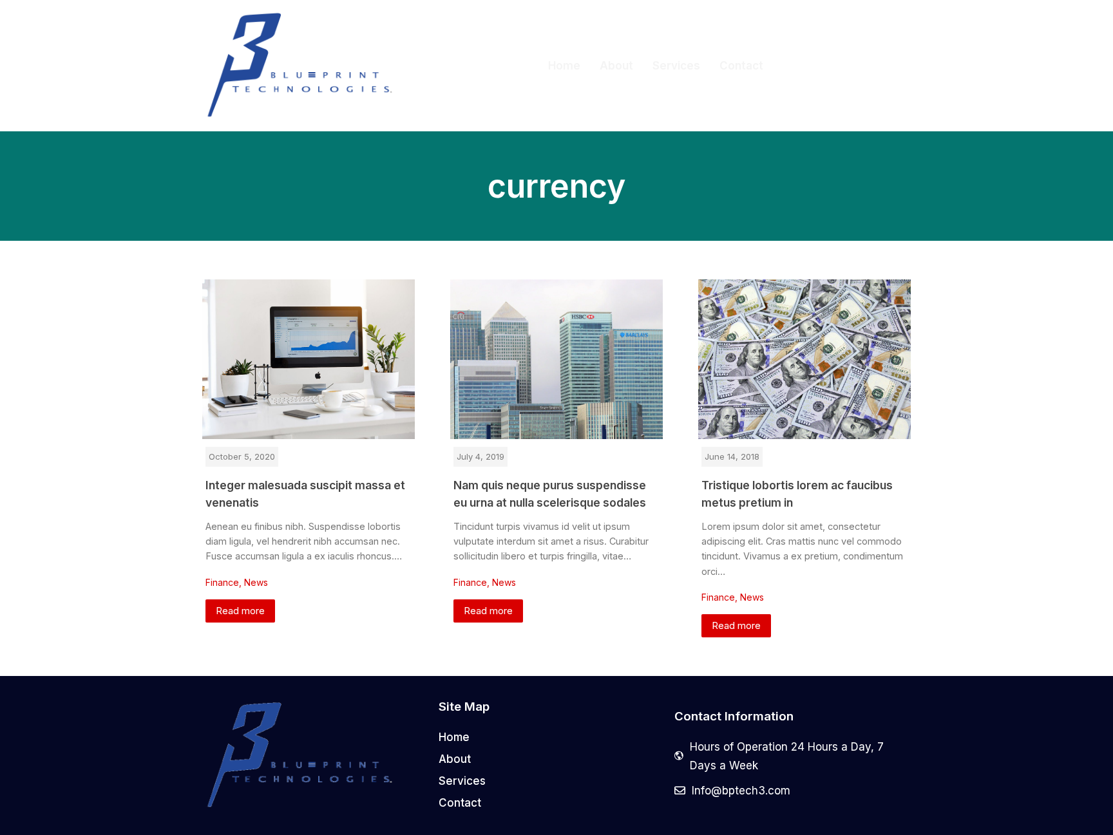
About (616, 65)
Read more (240, 611)
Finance (222, 582)
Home (564, 65)
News (256, 582)
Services (676, 65)
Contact (741, 65)
